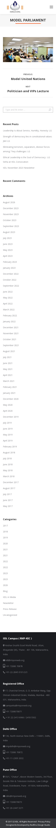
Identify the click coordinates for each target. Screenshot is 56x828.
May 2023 (8, 250)
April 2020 (8, 410)
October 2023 (9, 220)
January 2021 (9, 393)
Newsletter (8, 603)
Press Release (10, 609)
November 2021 (11, 333)
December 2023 (11, 208)
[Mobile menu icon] (51, 7)
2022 (5, 561)
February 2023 (10, 261)
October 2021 (9, 339)
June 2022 (8, 291)
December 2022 (11, 273)
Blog (5, 591)
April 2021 (8, 375)
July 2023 (7, 238)
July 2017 (7, 494)
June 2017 (8, 500)
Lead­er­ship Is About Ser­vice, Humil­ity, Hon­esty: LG (27, 130)
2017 (5, 525)
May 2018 (8, 470)
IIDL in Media (9, 597)
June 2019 (8, 428)
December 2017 (11, 482)
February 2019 (10, 446)
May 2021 (8, 369)
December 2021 (11, 327)
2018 (5, 531)
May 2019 (8, 434)
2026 (5, 585)
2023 (5, 573)
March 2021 (8, 381)
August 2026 (9, 202)
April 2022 (8, 303)
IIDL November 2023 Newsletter (18, 167)
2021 (5, 549)
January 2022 (9, 321)
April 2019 (8, 440)
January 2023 (9, 267)
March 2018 (8, 476)
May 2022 (8, 297)
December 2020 (11, 398)
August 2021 (9, 351)
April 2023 (8, 256)
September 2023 (11, 226)
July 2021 (7, 357)
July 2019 (7, 422)
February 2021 (10, 387)
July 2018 (7, 458)
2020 (5, 543)
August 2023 (9, 232)
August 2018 (9, 452)
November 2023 (11, 214)
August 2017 (9, 488)
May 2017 (8, 506)
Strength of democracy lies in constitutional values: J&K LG (27, 138)
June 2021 (8, 363)
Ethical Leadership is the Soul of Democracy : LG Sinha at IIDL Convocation (26, 159)
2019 (5, 537)
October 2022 (9, 279)
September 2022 (11, 285)
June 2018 (8, 464)
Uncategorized (10, 615)
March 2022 (8, 309)
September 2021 (11, 345)
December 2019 (11, 416)
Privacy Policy (44, 821)
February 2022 (10, 315)
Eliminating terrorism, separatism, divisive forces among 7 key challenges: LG (26, 149)
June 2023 (8, 244)
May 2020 (8, 404)
